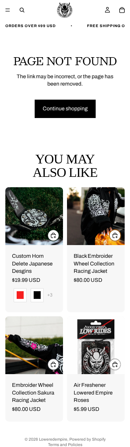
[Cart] (122, 10)
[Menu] (7, 10)
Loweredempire (53, 439)
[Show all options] (49, 295)
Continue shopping (65, 108)
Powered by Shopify (87, 439)
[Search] (22, 10)
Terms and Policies (65, 444)
